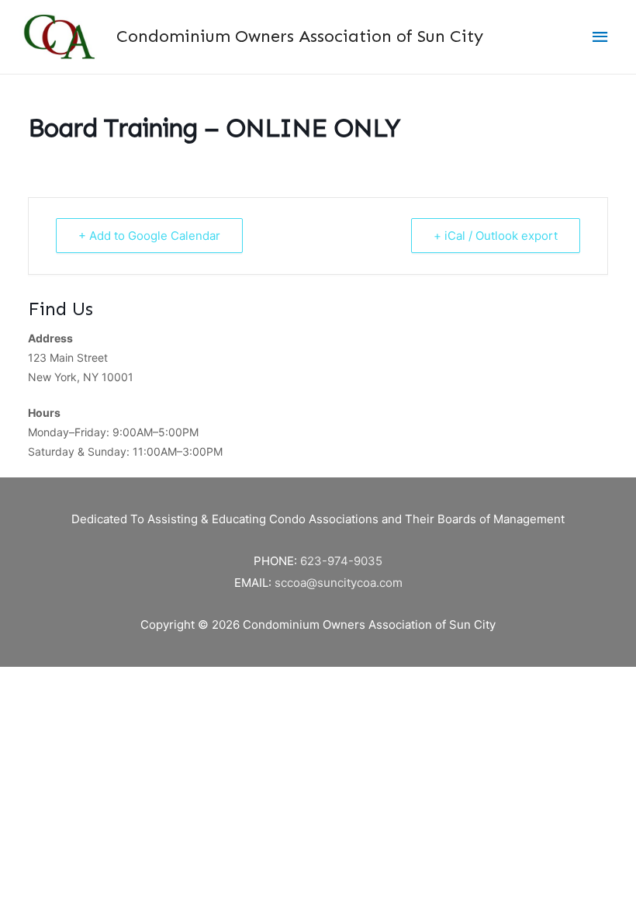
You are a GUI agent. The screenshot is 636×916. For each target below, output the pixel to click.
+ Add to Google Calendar (149, 235)
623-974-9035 (341, 560)
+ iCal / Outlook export (496, 235)
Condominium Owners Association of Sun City (299, 36)
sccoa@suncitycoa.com (339, 582)
